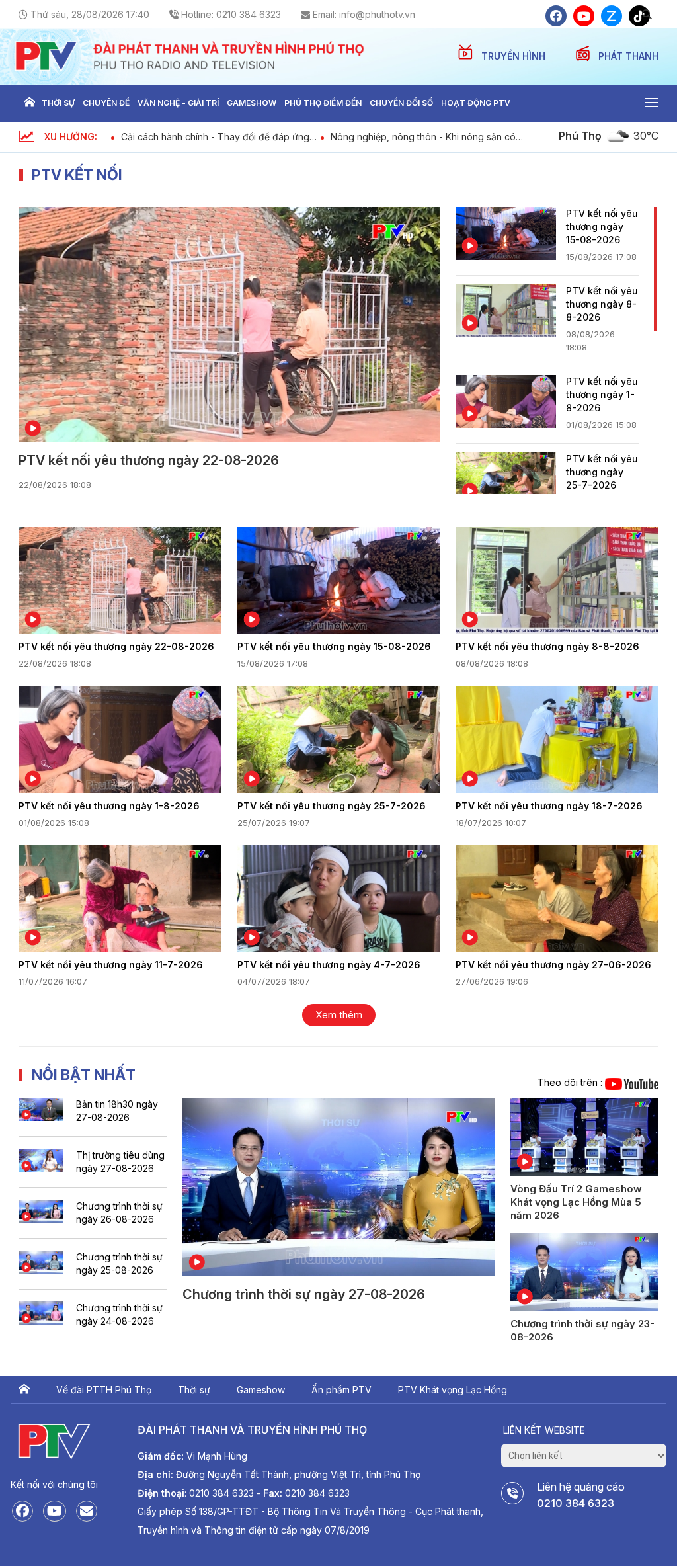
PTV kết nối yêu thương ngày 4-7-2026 (328, 964)
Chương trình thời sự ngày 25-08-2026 (119, 1263)
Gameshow (251, 103)
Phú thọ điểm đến (323, 103)
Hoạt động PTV (475, 103)
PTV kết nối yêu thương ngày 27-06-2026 (553, 964)
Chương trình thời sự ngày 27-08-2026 (303, 1294)
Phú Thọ (580, 135)
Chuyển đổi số (401, 103)
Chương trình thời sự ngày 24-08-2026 (119, 1314)
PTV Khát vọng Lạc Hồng (452, 1389)
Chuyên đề (106, 103)
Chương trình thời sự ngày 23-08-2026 (582, 1330)
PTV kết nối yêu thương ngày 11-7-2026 (111, 964)
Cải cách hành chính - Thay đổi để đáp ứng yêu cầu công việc (215, 136)
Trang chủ (29, 103)
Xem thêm (338, 1015)
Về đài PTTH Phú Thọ (103, 1389)
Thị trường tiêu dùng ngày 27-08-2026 (120, 1161)
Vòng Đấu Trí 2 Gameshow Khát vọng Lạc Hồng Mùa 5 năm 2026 (576, 1201)
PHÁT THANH (628, 56)
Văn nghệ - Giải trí (178, 103)
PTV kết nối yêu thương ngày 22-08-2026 (149, 460)
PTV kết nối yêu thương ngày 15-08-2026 (602, 226)
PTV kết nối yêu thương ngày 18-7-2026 (549, 805)
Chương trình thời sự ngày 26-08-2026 (119, 1212)
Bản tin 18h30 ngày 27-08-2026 (117, 1110)
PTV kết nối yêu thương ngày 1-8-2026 (602, 394)
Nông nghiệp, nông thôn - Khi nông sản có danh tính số (423, 136)
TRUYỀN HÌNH (514, 56)
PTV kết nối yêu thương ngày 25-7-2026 (602, 472)
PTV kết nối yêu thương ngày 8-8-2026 (602, 304)
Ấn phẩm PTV (341, 1389)
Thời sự (58, 103)
